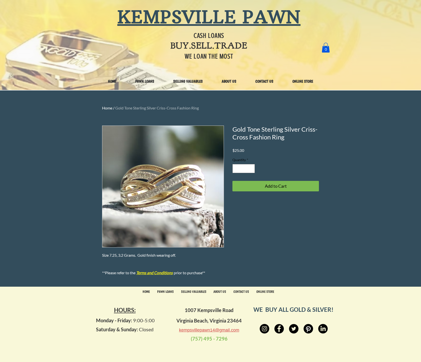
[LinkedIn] (323, 328)
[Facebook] (279, 328)
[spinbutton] (243, 168)
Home (107, 108)
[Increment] (251, 168)
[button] (326, 48)
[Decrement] (236, 168)
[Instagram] (264, 328)
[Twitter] (293, 328)
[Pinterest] (308, 328)
